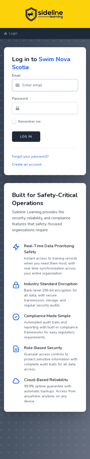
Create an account (27, 164)
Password (20, 98)
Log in (26, 137)
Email (16, 75)
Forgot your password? (30, 156)
